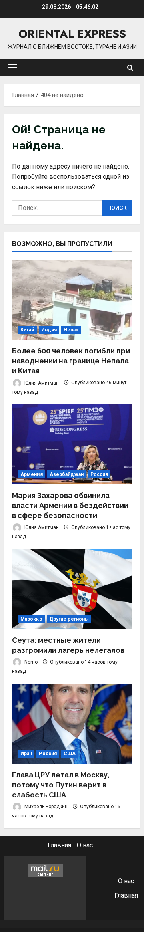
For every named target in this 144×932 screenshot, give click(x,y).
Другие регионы (69, 619)
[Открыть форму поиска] (130, 68)
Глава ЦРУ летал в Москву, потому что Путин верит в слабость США (61, 785)
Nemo (30, 662)
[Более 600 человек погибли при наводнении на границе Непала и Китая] (72, 300)
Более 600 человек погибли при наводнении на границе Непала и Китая (71, 361)
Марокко (31, 619)
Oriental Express (72, 34)
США (70, 753)
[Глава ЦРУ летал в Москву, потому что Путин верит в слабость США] (72, 724)
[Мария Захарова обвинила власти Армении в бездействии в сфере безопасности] (72, 444)
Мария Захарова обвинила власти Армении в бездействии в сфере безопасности (70, 505)
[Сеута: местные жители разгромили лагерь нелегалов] (72, 589)
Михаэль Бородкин (45, 806)
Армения (31, 474)
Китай (27, 330)
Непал (71, 330)
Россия (99, 474)
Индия (49, 330)
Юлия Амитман (41, 382)
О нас (85, 845)
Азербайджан (67, 474)
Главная (59, 845)
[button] (12, 67)
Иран (26, 753)
